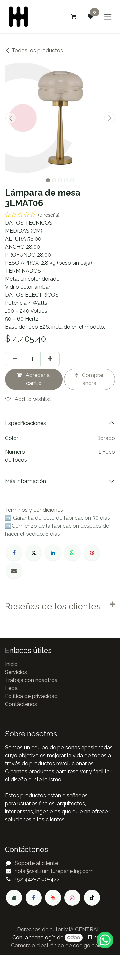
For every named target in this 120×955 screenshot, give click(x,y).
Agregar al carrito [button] (37, 379)
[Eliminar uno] (14, 359)
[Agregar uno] (50, 359)
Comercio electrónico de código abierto (60, 945)
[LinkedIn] (53, 553)
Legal (12, 688)
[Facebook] (14, 553)
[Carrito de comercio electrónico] (73, 16)
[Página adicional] (14, 898)
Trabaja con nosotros (31, 680)
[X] (34, 553)
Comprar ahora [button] (92, 379)
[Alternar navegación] (108, 16)
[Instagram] (72, 898)
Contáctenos (21, 704)
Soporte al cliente (36, 863)
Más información (25, 481)
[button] (10, 117)
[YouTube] (53, 898)
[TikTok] (92, 898)
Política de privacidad (31, 696)
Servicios (16, 672)
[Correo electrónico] (14, 571)
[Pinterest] (92, 553)
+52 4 (21, 879)
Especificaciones (25, 423)
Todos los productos (37, 50)
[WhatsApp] (72, 553)
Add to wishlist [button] (32, 399)
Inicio (11, 664)
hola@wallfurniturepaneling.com (54, 871)
